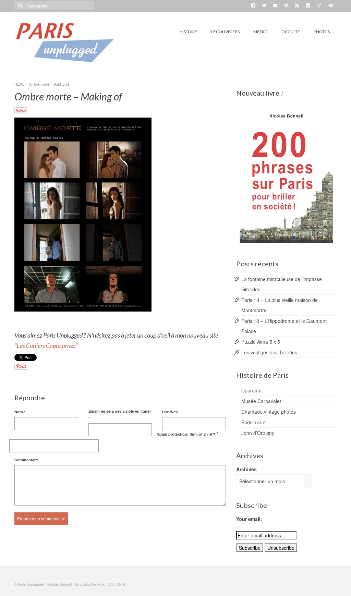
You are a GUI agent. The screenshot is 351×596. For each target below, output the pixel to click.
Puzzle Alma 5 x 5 (260, 341)
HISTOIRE (188, 31)
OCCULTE (290, 31)
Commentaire (26, 459)
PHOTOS (322, 31)
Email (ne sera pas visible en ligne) (119, 415)
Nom (19, 411)
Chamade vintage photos (268, 411)
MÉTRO (260, 31)
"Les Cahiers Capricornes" (46, 345)
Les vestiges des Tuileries (269, 352)
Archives (246, 469)
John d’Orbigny (257, 432)
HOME (19, 84)
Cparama (251, 390)
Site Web (170, 411)
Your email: (249, 518)
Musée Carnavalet (261, 401)
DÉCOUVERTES (225, 31)
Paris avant (253, 422)
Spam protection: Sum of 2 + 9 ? (186, 434)
